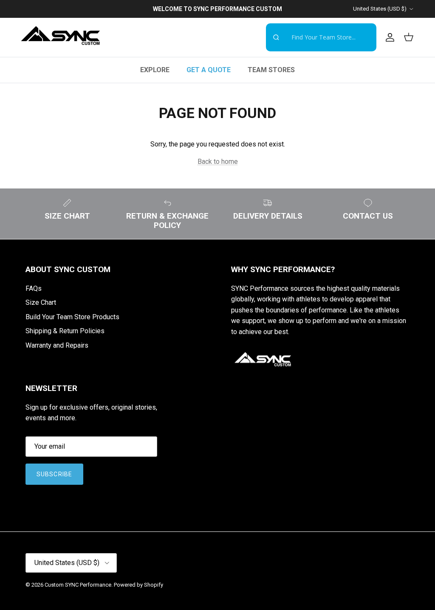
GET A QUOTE (208, 70)
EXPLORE (154, 70)
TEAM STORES (271, 70)
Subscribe (54, 474)
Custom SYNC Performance (78, 585)
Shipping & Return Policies (65, 331)
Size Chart (40, 302)
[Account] (388, 37)
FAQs (33, 288)
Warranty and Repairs (56, 345)
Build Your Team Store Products (72, 317)
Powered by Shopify (138, 585)
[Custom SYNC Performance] (60, 37)
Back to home (218, 161)
